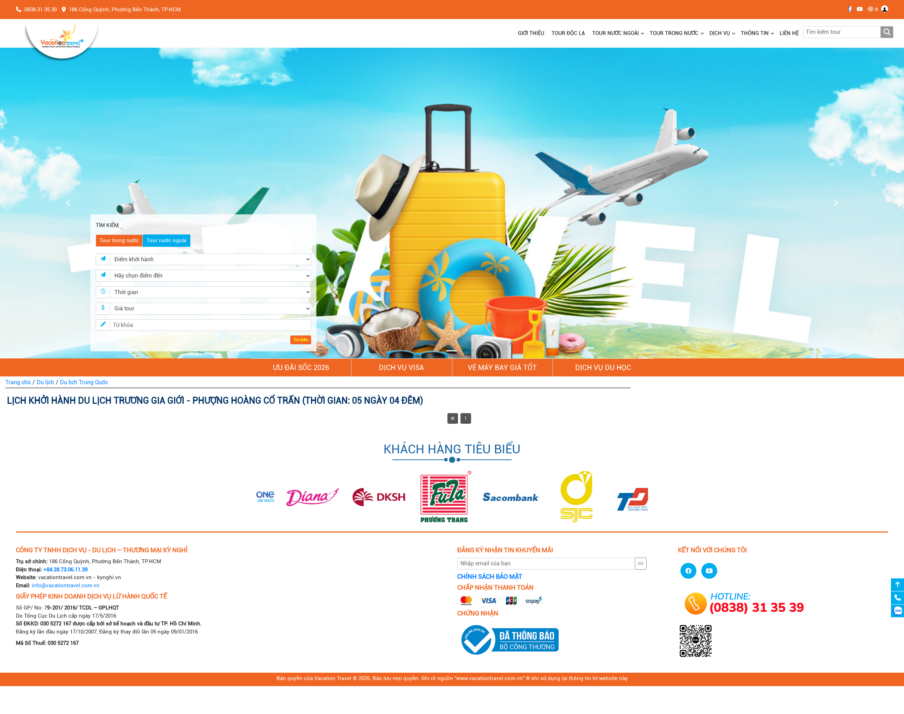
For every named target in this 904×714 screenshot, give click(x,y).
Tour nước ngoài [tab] (166, 240)
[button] (68, 203)
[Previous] (452, 418)
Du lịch (45, 382)
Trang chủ (18, 382)
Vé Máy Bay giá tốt (502, 367)
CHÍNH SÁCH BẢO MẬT (489, 576)
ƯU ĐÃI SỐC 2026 (301, 367)
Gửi (640, 563)
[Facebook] (848, 9)
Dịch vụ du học (603, 367)
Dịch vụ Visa (401, 367)
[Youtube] (858, 9)
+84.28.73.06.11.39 (65, 569)
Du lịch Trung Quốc (84, 382)
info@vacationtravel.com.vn (66, 585)
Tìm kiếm (300, 340)
